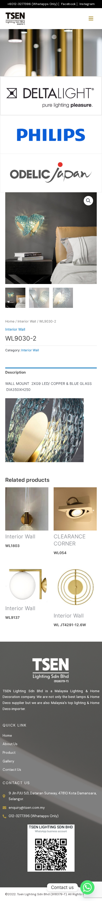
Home (9, 321)
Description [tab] (15, 372)
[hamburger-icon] (91, 18)
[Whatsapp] (87, 887)
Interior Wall (27, 321)
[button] (88, 200)
